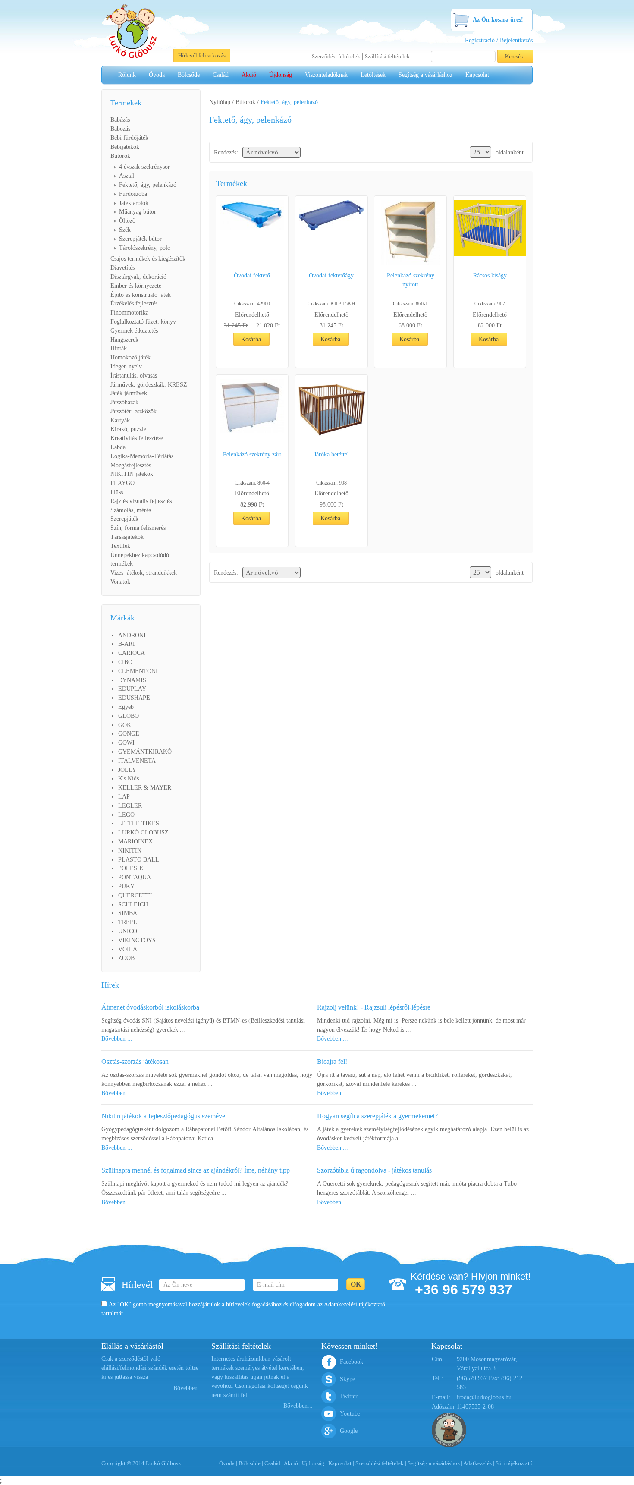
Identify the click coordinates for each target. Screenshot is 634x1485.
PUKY (126, 886)
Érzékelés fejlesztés (133, 303)
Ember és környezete (135, 286)
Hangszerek (124, 340)
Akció (249, 75)
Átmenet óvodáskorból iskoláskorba (150, 1007)
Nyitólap (219, 102)
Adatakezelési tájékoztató (354, 1304)
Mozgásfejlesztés (130, 465)
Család (221, 75)
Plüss (116, 492)
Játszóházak (124, 402)
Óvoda (157, 75)
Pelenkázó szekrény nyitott (410, 280)
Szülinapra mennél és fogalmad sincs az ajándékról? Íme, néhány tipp (195, 1170)
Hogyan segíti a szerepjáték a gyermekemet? (377, 1116)
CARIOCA (131, 653)
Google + (351, 1431)
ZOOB (126, 958)
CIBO (125, 662)
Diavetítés (122, 267)
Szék (125, 230)
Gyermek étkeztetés (134, 330)
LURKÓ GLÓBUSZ (143, 832)
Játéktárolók (133, 203)
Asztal (126, 176)
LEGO (126, 815)
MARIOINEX (135, 841)
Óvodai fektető (252, 275)
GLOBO (128, 716)
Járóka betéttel (331, 454)
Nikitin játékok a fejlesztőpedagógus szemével (164, 1116)
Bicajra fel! (332, 1061)
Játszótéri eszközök (133, 411)
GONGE (128, 733)
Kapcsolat (477, 75)
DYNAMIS (132, 680)
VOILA (127, 949)
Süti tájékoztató (514, 1463)
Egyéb (126, 707)
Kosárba (251, 339)
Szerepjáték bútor (140, 239)
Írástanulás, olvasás (133, 375)
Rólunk (127, 75)
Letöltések (373, 75)
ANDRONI (132, 635)
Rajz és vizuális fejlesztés (141, 501)
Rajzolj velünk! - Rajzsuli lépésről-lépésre (373, 1007)
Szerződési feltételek (336, 56)
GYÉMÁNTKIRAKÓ (145, 752)
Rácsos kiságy (490, 275)
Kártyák (120, 420)
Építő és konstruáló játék (140, 295)
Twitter (349, 1396)
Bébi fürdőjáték (129, 138)
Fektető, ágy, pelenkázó (147, 185)
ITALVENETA (137, 761)
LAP (124, 796)
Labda (118, 447)
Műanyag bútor (137, 211)
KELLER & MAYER (144, 787)
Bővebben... (188, 1388)
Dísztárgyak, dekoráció (138, 277)
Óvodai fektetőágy (331, 275)
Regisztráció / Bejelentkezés (499, 40)
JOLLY (127, 770)
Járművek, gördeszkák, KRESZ (148, 384)
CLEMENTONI (138, 671)
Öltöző (127, 220)
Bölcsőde (189, 75)
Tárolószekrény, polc (144, 248)
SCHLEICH (133, 904)
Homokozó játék (130, 357)
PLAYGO (122, 483)
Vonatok (120, 582)
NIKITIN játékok (131, 474)
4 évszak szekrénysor (144, 167)
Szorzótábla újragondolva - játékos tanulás (374, 1170)
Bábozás (120, 129)
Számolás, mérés (130, 510)
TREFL (127, 922)
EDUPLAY (132, 689)
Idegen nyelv (126, 366)
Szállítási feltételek (387, 56)
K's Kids (128, 778)
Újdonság (280, 75)
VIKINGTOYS (137, 940)
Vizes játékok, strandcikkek (143, 572)
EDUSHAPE (134, 698)
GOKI (125, 725)
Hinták (118, 348)
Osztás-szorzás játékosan (135, 1061)
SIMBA (127, 913)
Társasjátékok (127, 537)
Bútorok (120, 156)
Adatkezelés (477, 1463)
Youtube (350, 1413)
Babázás (120, 119)
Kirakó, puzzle (128, 429)
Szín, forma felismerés (138, 528)
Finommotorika (129, 312)
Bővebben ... (116, 1038)
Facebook (351, 1362)
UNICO (127, 931)
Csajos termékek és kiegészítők (147, 258)
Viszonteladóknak (326, 75)
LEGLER (130, 805)
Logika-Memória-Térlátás (141, 456)
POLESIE (130, 868)
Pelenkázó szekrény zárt (252, 454)
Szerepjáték (124, 519)
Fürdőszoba (133, 194)
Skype (347, 1379)
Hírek (110, 985)
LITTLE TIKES (138, 823)
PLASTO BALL (138, 859)
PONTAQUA (134, 877)
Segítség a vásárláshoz (425, 75)
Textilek (120, 546)
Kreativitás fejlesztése (136, 438)
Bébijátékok (124, 147)
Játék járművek (128, 393)
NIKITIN (129, 850)
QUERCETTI (135, 895)
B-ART (127, 644)
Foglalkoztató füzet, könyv (143, 321)
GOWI (126, 742)
